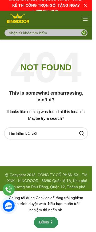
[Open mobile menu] (85, 18)
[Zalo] (9, 206)
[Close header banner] (85, 5)
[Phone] (9, 190)
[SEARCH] (84, 33)
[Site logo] (17, 18)
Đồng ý (46, 222)
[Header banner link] (46, 5)
